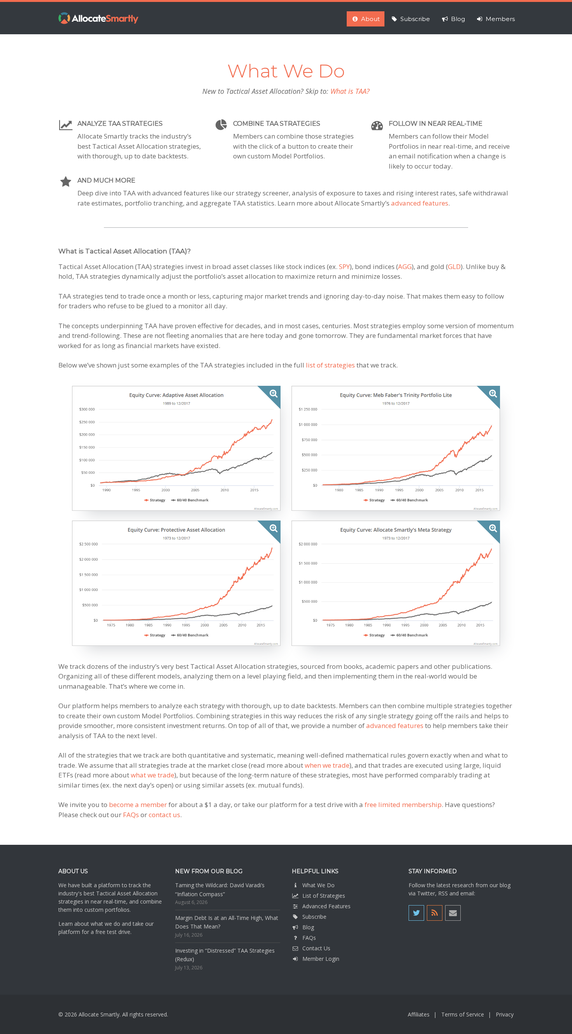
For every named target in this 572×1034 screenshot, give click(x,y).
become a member (138, 804)
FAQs (131, 814)
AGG (405, 266)
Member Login (320, 958)
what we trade (152, 774)
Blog (308, 927)
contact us (164, 814)
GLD (454, 266)
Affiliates (419, 1014)
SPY (344, 266)
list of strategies (330, 364)
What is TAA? (350, 91)
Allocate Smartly (98, 18)
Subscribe (314, 916)
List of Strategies (323, 895)
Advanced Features (326, 906)
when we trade (327, 765)
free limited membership (403, 804)
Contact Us (316, 948)
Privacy (505, 1014)
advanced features (419, 203)
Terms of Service (462, 1014)
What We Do (318, 885)
